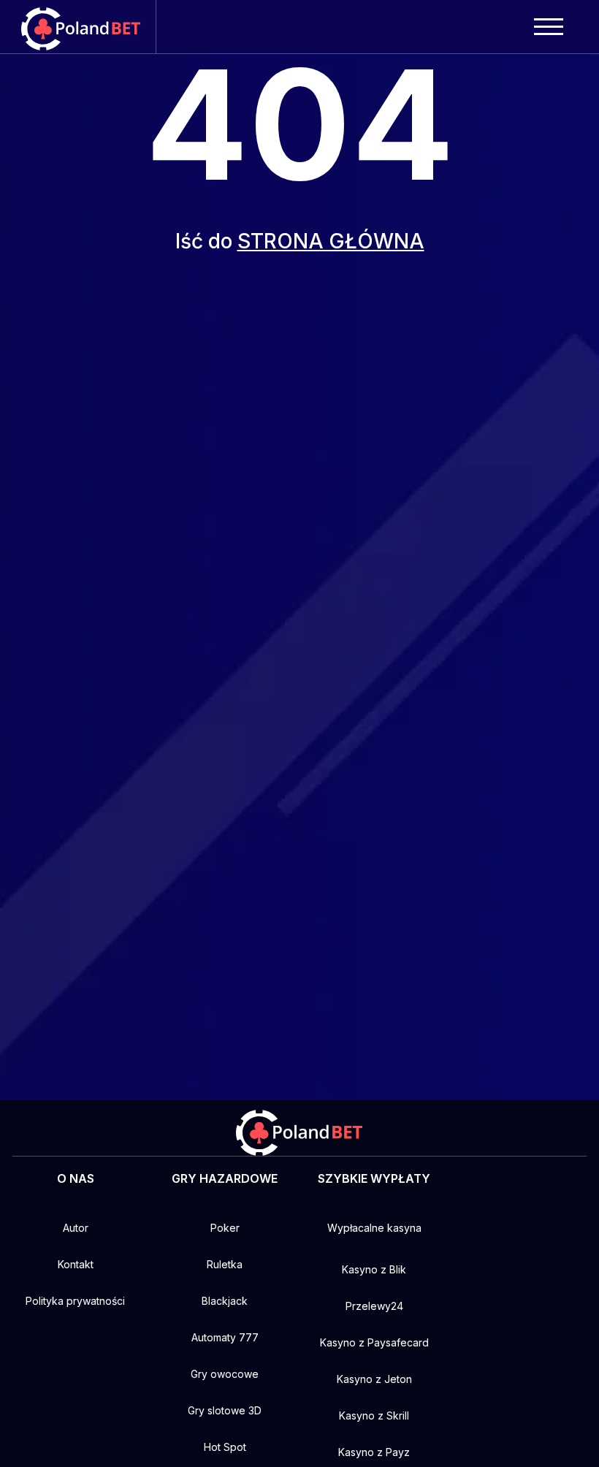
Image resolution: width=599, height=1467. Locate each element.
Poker (225, 1228)
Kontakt (76, 1264)
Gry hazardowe (225, 1178)
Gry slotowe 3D (225, 1410)
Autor (75, 1228)
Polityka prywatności (75, 1301)
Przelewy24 (374, 1306)
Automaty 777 (225, 1337)
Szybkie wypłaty (374, 1178)
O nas (75, 1178)
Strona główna (330, 241)
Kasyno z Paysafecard (374, 1342)
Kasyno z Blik (374, 1269)
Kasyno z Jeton (374, 1379)
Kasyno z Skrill (374, 1415)
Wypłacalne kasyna (374, 1228)
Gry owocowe (225, 1374)
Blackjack (225, 1301)
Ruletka (225, 1264)
